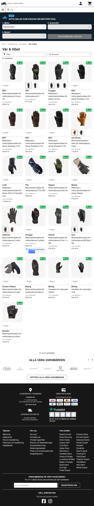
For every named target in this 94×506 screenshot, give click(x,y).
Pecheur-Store (82, 434)
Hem (4, 44)
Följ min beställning (11, 439)
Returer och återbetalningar (41, 442)
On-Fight (63, 467)
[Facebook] (43, 501)
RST (4, 90)
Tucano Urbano (9, 286)
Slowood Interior (83, 439)
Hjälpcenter (7, 437)
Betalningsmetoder (37, 448)
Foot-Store (63, 445)
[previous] (88, 360)
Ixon (73, 234)
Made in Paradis (66, 462)
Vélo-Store (80, 464)
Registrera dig (69, 485)
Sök (11, 9)
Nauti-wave (64, 464)
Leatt (4, 185)
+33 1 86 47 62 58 (30, 404)
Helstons (6, 234)
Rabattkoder (8, 445)
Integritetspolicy (36, 453)
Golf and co (64, 451)
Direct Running (65, 437)
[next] (92, 360)
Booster (5, 330)
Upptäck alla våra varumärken (47, 377)
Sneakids (80, 448)
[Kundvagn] (90, 3)
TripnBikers (81, 462)
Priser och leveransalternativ (41, 451)
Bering (74, 185)
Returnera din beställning (30, 420)
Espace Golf (64, 442)
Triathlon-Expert (82, 459)
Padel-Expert (64, 470)
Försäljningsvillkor (37, 439)
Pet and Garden (82, 437)
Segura (51, 185)
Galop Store (64, 448)
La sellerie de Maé (67, 459)
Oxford (51, 234)
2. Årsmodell (53, 23)
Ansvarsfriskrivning (38, 445)
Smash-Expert (82, 442)
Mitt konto (7, 434)
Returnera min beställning (13, 442)
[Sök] (8, 9)
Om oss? (33, 434)
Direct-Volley (64, 439)
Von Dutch (76, 137)
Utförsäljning (12, 44)
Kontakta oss (30, 397)
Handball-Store (65, 453)
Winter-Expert (81, 467)
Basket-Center (65, 434)
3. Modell (6, 32)
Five (27, 185)
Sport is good (81, 451)
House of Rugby (66, 456)
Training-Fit (81, 453)
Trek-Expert (81, 456)
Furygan (52, 90)
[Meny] (3, 10)
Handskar (22, 44)
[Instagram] (50, 501)
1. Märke (6, 23)
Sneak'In (79, 445)
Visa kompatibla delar (70, 36)
